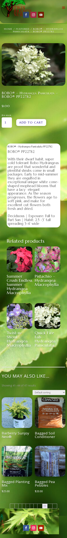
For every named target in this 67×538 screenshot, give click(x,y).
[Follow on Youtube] (41, 15)
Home (8, 28)
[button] (59, 48)
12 (50, 506)
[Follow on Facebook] (26, 15)
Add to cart (31, 122)
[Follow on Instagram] (33, 15)
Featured (23, 28)
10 (40, 506)
